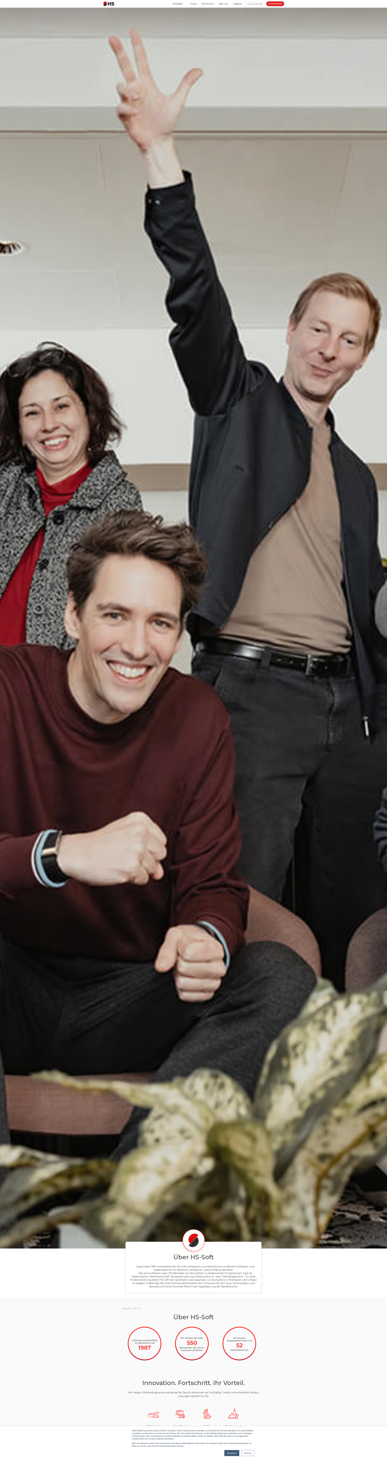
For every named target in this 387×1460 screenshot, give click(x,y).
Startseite (126, 1308)
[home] (109, 4)
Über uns (223, 3)
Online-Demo (275, 4)
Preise (193, 3)
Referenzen (207, 3)
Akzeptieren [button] (232, 1453)
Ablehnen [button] (248, 1453)
